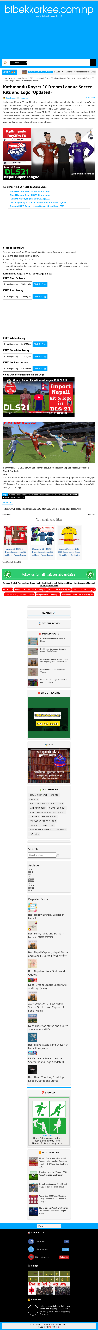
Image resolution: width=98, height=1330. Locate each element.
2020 (30, 881)
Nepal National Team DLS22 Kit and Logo (30, 195)
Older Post (91, 514)
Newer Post (6, 514)
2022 (30, 876)
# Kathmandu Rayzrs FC (68, 495)
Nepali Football (38, 795)
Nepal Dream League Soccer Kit (47, 812)
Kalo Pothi (47, 825)
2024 (30, 872)
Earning (33, 825)
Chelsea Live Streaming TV (83, 589)
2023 (30, 874)
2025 (30, 870)
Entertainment (37, 808)
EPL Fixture (8, 589)
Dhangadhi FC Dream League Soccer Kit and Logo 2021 (37, 206)
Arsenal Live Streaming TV (59, 589)
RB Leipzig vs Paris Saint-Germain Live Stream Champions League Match (53, 1211)
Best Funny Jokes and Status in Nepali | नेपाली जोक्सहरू (46, 935)
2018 (30, 886)
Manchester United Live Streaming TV (77, 594)
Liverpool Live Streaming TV (48, 594)
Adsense (34, 817)
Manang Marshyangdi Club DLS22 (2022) (30, 199)
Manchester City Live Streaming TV (19, 594)
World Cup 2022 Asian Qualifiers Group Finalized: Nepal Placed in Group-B (52, 1199)
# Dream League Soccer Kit (19, 495)
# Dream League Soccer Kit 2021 (44, 495)
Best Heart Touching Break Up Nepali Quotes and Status (46, 1078)
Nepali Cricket (57, 808)
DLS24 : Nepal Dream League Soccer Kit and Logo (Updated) (46, 1060)
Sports (55, 795)
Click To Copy (40, 284)
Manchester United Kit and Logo (47, 830)
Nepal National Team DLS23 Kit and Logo (30, 191)
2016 (30, 890)
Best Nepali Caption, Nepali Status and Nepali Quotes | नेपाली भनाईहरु (48, 954)
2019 (30, 883)
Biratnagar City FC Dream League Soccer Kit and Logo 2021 (39, 202)
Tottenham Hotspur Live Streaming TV (30, 589)
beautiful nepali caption (22, 72)
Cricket (33, 799)
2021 (30, 879)
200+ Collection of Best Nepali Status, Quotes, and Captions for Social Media (47, 1007)
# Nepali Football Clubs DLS (13, 497)
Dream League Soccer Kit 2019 (46, 804)
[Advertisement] (49, 36)
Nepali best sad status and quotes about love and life (48, 1027)
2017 (30, 888)
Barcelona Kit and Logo (42, 821)
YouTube (34, 834)
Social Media (49, 817)
